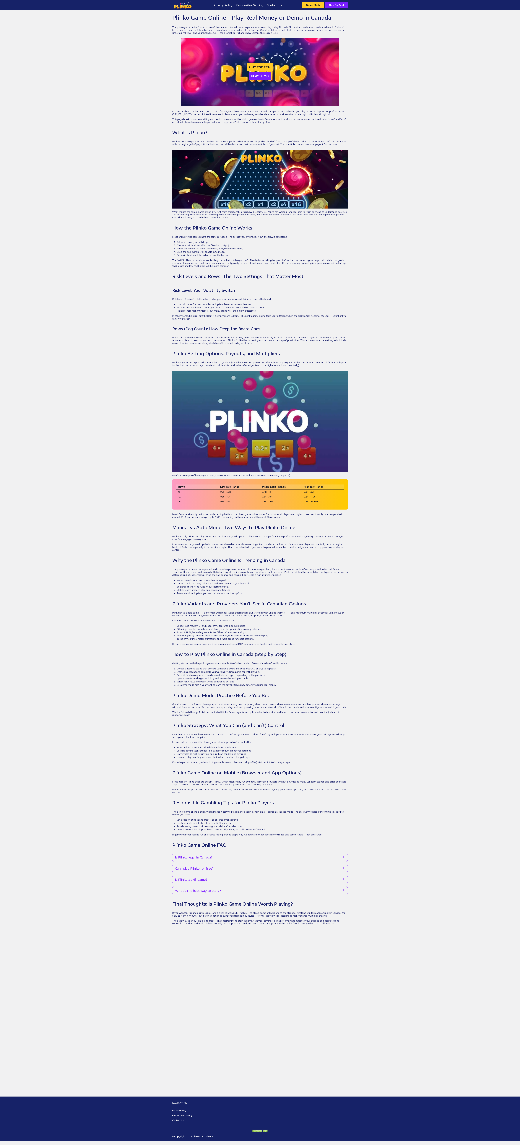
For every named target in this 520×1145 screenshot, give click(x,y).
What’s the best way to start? (198, 890)
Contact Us (178, 1120)
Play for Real (336, 5)
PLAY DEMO (260, 76)
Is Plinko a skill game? (191, 879)
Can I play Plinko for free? (194, 868)
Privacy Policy (179, 1110)
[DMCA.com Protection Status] (260, 1131)
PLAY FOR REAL (260, 67)
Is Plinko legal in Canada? (194, 857)
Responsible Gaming (182, 1115)
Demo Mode (313, 5)
